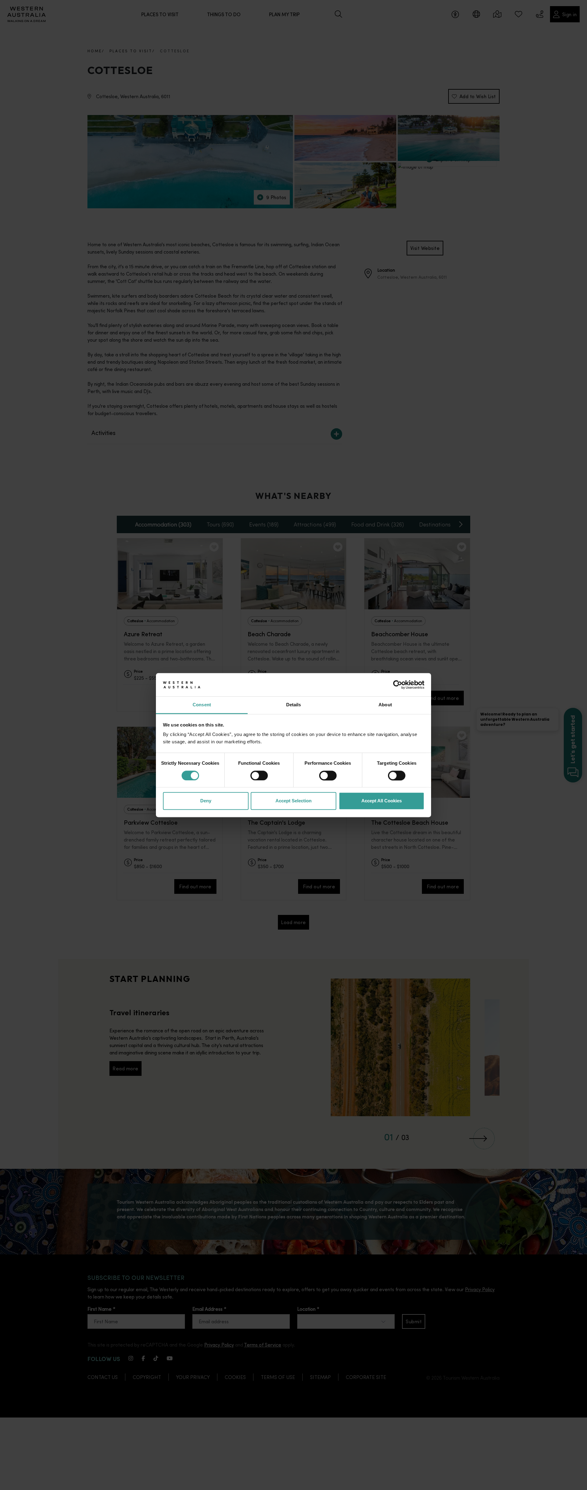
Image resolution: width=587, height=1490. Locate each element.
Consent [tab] (202, 705)
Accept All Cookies (381, 801)
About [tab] (385, 705)
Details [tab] (293, 705)
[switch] (259, 775)
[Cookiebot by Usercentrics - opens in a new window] (397, 684)
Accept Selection (293, 801)
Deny (205, 801)
